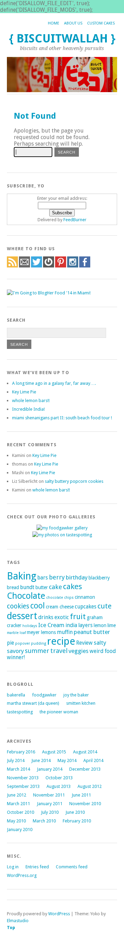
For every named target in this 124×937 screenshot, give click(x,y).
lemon (100, 625)
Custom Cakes (101, 23)
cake (55, 586)
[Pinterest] (60, 266)
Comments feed (71, 866)
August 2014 (85, 751)
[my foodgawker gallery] (62, 527)
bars (42, 578)
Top (11, 927)
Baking (21, 576)
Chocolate (26, 596)
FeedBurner (74, 219)
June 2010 (75, 812)
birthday (76, 577)
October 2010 (20, 812)
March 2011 (18, 803)
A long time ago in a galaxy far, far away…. (54, 383)
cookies (18, 606)
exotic (61, 617)
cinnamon (85, 597)
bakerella (16, 694)
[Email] (24, 266)
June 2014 (41, 760)
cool (37, 606)
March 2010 (44, 820)
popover (22, 643)
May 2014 (67, 760)
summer (37, 650)
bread (13, 587)
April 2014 (93, 760)
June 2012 (16, 795)
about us (73, 23)
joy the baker (76, 694)
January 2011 (49, 803)
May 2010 (16, 820)
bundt (27, 587)
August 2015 (54, 751)
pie (10, 643)
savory (15, 650)
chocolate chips (60, 597)
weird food (103, 651)
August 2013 (58, 786)
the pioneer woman (59, 711)
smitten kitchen (80, 703)
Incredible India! (28, 409)
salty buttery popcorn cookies (74, 481)
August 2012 (90, 786)
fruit (78, 616)
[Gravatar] (48, 266)
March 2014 (18, 769)
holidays (29, 626)
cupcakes (85, 607)
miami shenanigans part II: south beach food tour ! (62, 417)
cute (104, 606)
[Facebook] (84, 266)
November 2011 (49, 795)
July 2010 (50, 812)
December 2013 (85, 769)
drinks (45, 617)
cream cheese (60, 606)
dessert (22, 616)
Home (53, 23)
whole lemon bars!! (31, 400)
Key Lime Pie (24, 391)
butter (41, 587)
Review (84, 643)
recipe (61, 641)
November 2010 (85, 803)
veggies (79, 650)
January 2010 (19, 829)
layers (85, 625)
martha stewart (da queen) (33, 703)
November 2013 (23, 777)
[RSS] (12, 266)
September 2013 (23, 786)
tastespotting (20, 711)
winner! (16, 657)
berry (57, 577)
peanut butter (92, 631)
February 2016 (21, 751)
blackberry (99, 577)
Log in (13, 866)
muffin (65, 632)
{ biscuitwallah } (62, 38)
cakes (72, 586)
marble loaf (16, 633)
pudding (38, 643)
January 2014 (49, 769)
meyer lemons (41, 632)
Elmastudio (18, 920)
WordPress (59, 913)
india (71, 625)
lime (111, 625)
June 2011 (81, 795)
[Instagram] (72, 266)
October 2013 (59, 777)
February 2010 (77, 820)
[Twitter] (36, 266)
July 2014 (15, 760)
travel (59, 650)
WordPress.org (22, 875)
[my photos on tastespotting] (62, 534)
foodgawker (44, 694)
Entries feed (37, 866)
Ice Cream (51, 625)
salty (100, 642)
